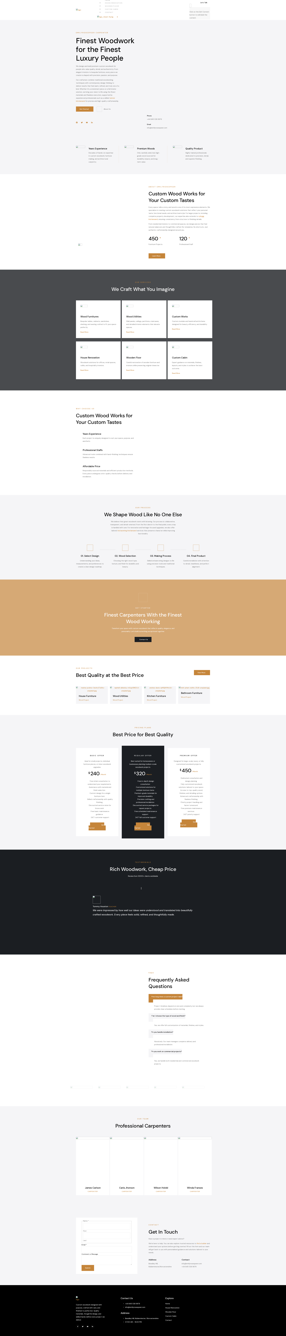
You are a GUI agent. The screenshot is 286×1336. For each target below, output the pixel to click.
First (85, 1231)
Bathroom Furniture (191, 693)
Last (85, 1240)
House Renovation (113, 3)
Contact (109, 12)
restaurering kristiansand (127, 531)
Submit (87, 1268)
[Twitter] (183, 1182)
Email (84, 1245)
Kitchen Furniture (156, 696)
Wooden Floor (112, 6)
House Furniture (87, 696)
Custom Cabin (111, 9)
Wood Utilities (120, 696)
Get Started (96, 826)
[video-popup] (99, 109)
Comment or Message (90, 1254)
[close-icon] (190, 9)
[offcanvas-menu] (190, 5)
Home (167, 1304)
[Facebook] (80, 1182)
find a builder (202, 1243)
